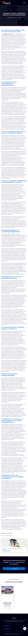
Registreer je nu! (6, 550)
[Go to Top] (25, 628)
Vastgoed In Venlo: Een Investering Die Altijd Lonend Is (7, 603)
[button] (24, 2)
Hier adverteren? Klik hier (8, 535)
